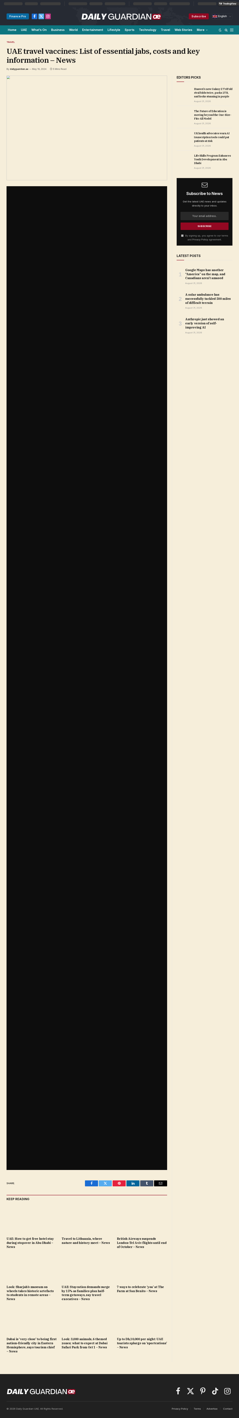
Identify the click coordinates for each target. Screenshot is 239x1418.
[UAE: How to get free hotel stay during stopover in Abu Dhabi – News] (32, 1220)
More (200, 30)
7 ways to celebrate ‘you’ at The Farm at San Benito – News (140, 1289)
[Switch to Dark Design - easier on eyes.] (220, 29)
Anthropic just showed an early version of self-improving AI (204, 323)
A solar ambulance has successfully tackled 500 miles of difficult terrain (208, 299)
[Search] (226, 30)
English (222, 16)
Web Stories (183, 30)
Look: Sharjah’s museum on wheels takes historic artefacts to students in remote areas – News (30, 1293)
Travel (165, 30)
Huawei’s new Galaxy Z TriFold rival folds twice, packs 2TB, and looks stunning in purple (213, 92)
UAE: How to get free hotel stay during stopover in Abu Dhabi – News (30, 1243)
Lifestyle (114, 30)
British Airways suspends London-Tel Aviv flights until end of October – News (142, 1243)
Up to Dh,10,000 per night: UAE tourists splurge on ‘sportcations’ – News (142, 1343)
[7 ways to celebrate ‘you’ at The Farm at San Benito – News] (142, 1268)
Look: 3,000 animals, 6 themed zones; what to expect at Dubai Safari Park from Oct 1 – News (84, 1343)
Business (58, 30)
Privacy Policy (200, 239)
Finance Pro (17, 16)
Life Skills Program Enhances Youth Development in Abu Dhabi (212, 159)
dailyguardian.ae (19, 69)
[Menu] (231, 30)
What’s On (39, 30)
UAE (24, 30)
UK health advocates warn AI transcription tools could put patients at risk (212, 137)
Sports (129, 30)
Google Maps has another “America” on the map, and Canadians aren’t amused (205, 274)
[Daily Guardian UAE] (121, 16)
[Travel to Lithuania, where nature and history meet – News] (87, 1220)
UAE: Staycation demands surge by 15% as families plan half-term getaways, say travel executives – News (86, 1293)
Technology (147, 30)
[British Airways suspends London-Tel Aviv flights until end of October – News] (142, 1220)
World (73, 30)
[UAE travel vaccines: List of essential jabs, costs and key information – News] (87, 128)
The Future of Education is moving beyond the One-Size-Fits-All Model (212, 114)
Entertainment (92, 30)
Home (12, 30)
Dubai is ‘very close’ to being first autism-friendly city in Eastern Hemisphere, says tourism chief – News (32, 1345)
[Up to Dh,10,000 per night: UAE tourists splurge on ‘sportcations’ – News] (142, 1320)
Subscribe (199, 16)
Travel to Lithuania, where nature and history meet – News (86, 1241)
